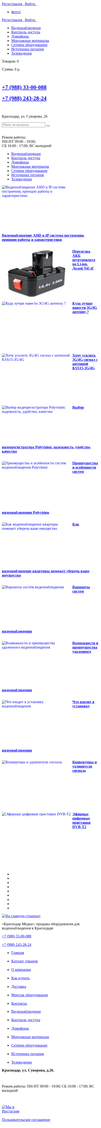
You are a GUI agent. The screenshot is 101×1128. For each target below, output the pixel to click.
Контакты (19, 1003)
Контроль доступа (25, 32)
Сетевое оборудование (29, 45)
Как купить (20, 978)
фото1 (16, 12)
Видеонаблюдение (26, 28)
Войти (31, 4)
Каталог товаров (24, 961)
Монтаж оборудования (29, 995)
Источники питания (27, 49)
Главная (17, 953)
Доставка (18, 986)
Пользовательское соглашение (26, 1120)
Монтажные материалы (30, 41)
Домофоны (20, 36)
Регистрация (13, 4)
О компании (21, 970)
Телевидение (21, 53)
